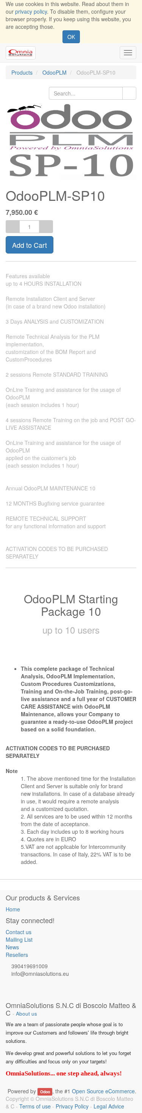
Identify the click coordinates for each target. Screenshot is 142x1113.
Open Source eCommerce (103, 1091)
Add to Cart (29, 245)
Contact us (18, 932)
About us (26, 1013)
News (12, 947)
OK (71, 37)
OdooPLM (54, 72)
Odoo (45, 1091)
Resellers (17, 954)
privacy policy (31, 11)
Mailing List (19, 939)
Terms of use (35, 1106)
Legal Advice (109, 1106)
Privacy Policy (72, 1106)
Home (13, 909)
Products (22, 72)
